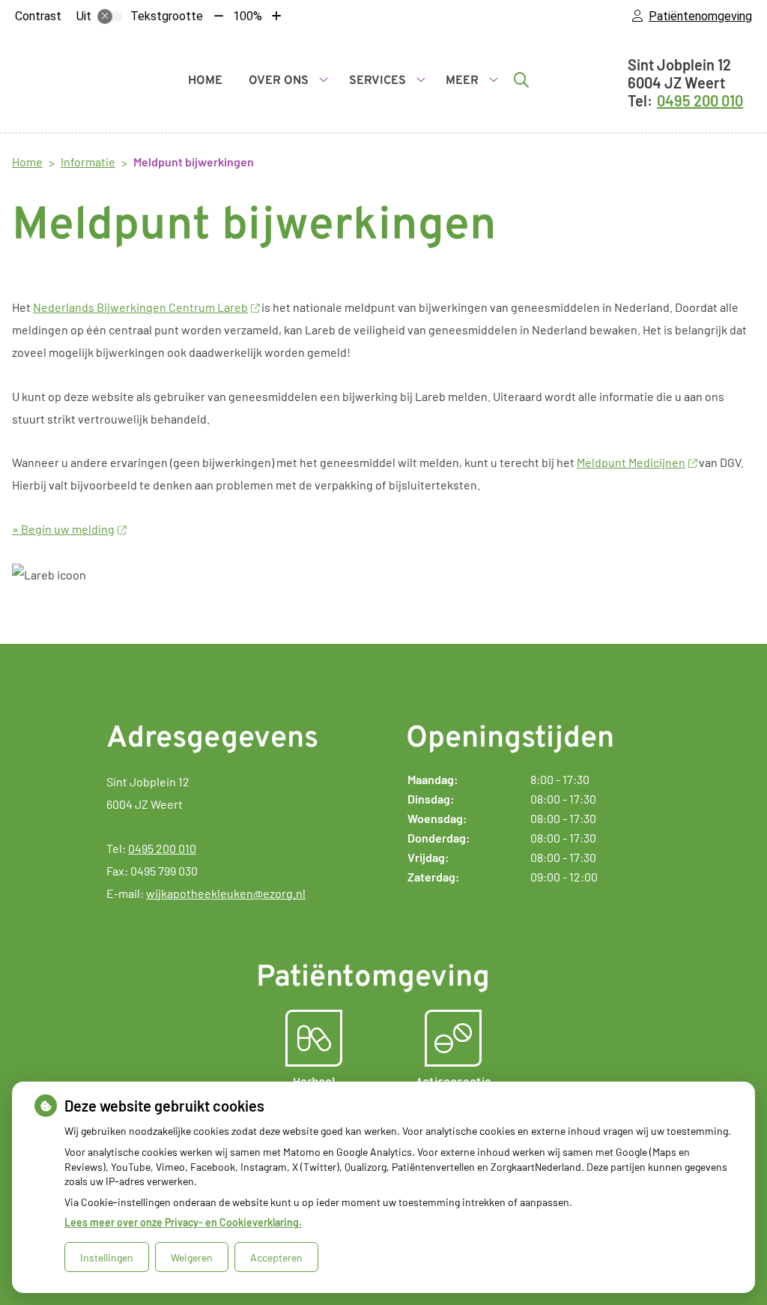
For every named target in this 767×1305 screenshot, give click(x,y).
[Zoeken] (521, 79)
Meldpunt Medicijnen (631, 462)
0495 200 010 (162, 848)
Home (205, 80)
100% (247, 16)
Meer (462, 80)
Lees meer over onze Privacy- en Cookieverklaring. (183, 1222)
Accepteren (276, 1257)
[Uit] (110, 16)
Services (377, 80)
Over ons (279, 80)
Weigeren (192, 1257)
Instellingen (106, 1257)
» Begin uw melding (63, 529)
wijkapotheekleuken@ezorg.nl (226, 893)
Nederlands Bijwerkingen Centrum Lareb (140, 307)
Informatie (88, 161)
